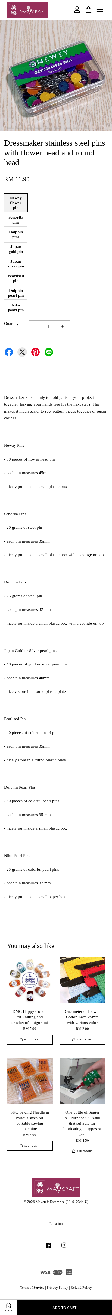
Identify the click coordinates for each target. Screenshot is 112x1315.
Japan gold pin (16, 249)
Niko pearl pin (16, 307)
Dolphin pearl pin (16, 293)
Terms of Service (32, 1288)
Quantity (11, 323)
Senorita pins (15, 219)
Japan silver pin (16, 263)
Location (56, 1224)
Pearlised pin (16, 278)
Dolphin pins (16, 234)
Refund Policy (81, 1288)
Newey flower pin (16, 203)
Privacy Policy (57, 1288)
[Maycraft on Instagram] (64, 1248)
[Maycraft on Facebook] (48, 1248)
